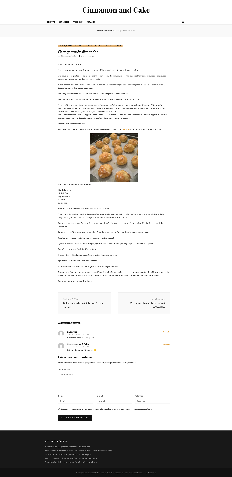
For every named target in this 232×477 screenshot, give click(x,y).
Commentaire (64, 369)
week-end (78, 22)
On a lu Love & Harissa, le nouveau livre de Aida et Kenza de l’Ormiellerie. (79, 450)
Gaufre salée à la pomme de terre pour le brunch (67, 446)
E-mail (100, 396)
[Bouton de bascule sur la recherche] (183, 22)
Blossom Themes (130, 473)
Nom (60, 396)
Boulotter (64, 22)
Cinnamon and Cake (116, 9)
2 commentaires (87, 56)
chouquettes (65, 46)
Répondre (166, 332)
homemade (90, 46)
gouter (79, 46)
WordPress (152, 473)
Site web (139, 396)
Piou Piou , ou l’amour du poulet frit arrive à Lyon (68, 454)
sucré (118, 46)
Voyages (91, 22)
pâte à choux (106, 46)
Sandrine (72, 332)
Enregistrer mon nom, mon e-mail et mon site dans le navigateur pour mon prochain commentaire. (106, 409)
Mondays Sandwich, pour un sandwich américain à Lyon (71, 462)
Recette (51, 22)
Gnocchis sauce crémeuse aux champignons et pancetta (71, 458)
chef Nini (126, 129)
